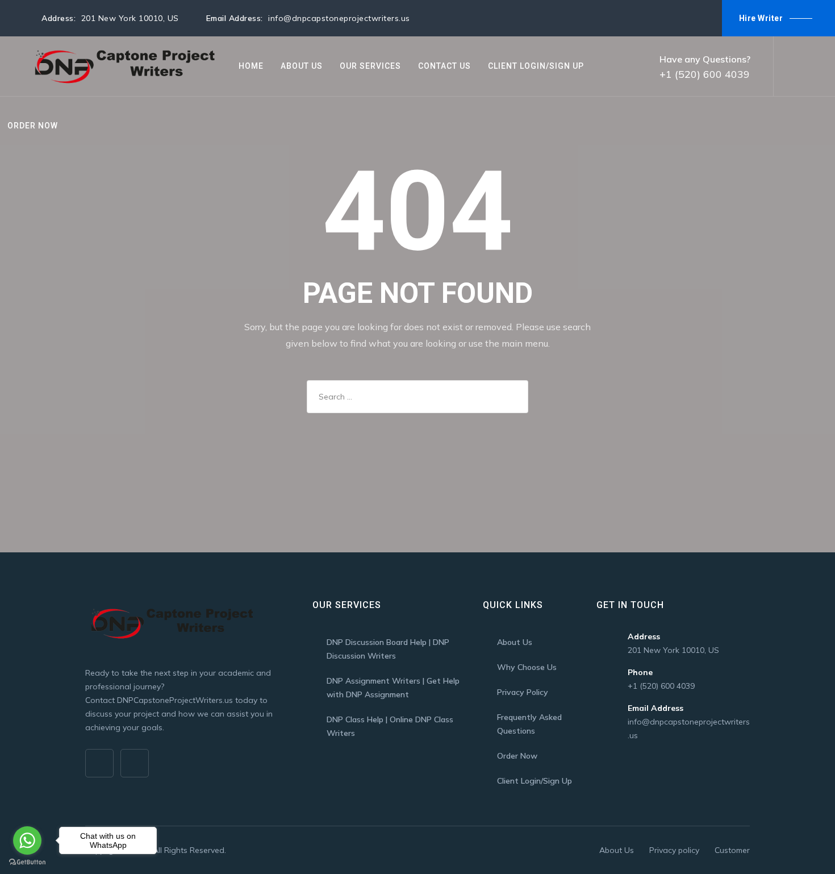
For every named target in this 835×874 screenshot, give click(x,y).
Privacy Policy (522, 692)
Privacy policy (674, 850)
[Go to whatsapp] (27, 840)
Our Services (370, 65)
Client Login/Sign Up (536, 65)
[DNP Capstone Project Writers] (122, 66)
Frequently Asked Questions (529, 724)
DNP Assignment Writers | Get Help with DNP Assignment (393, 688)
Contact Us (444, 65)
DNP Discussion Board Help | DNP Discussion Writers (388, 649)
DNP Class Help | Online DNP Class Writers (390, 726)
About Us (302, 65)
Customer (732, 850)
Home (251, 65)
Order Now (32, 125)
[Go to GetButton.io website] (27, 862)
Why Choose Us (527, 667)
